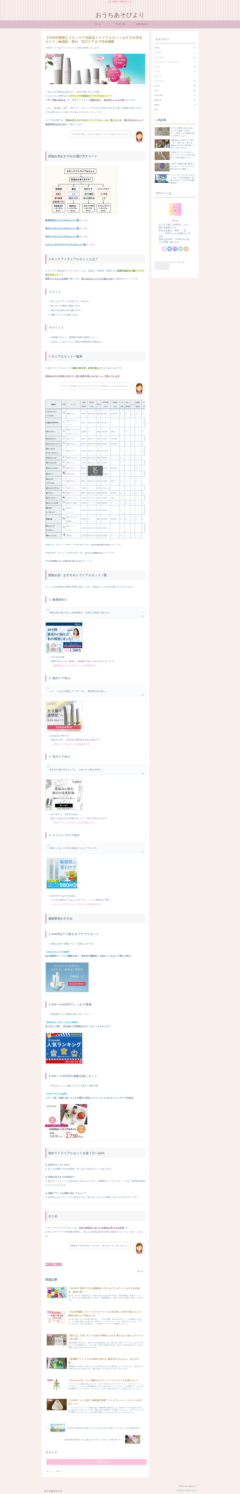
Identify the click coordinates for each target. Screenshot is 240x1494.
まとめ (59, 1264)
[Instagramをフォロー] (175, 248)
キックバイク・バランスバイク (175, 62)
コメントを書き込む (96, 1461)
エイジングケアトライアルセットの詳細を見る (77, 904)
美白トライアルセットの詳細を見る (72, 744)
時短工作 (175, 100)
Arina (175, 220)
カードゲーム (175, 57)
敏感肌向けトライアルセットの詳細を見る (75, 665)
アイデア (175, 52)
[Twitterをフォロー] (169, 248)
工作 (175, 91)
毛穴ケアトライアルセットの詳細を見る (74, 822)
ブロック (175, 76)
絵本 (175, 110)
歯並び (175, 105)
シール (175, 72)
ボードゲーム (175, 81)
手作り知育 (175, 95)
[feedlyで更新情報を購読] (180, 248)
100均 (175, 48)
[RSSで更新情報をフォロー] (186, 248)
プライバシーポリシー (187, 1486)
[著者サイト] (164, 248)
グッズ (50, 1264)
